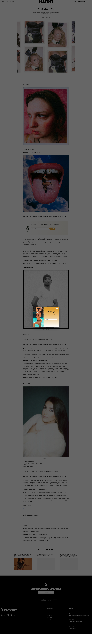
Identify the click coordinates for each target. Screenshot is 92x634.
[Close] (57, 308)
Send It (51, 322)
